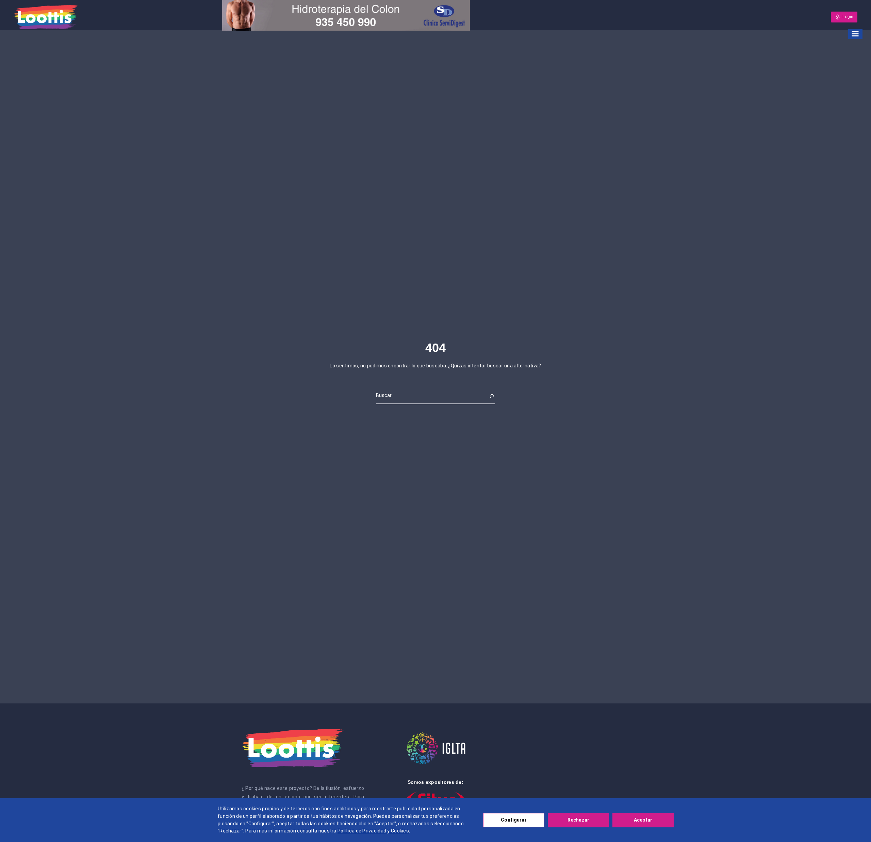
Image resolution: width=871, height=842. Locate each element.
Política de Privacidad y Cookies (373, 830)
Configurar (513, 820)
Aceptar (643, 820)
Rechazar (578, 820)
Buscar (487, 395)
